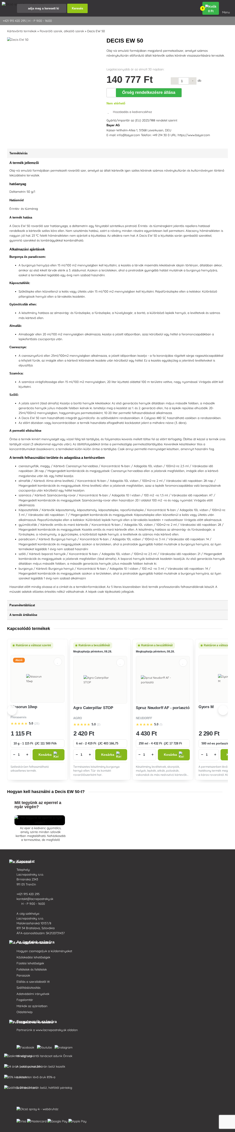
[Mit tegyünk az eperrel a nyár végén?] (39, 822)
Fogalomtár (25, 1000)
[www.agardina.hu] (26, 1046)
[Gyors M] (225, 678)
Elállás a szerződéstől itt (33, 981)
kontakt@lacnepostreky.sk (35, 899)
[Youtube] (45, 1046)
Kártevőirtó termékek (21, 31)
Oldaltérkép (25, 1012)
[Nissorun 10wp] (37, 678)
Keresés (77, 8)
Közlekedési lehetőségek (33, 957)
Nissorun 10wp (24, 707)
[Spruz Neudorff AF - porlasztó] (163, 679)
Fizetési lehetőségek (30, 963)
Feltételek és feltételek (32, 969)
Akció (18, 660)
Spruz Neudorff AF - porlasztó (163, 708)
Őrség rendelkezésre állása (148, 92)
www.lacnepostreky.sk (51, 1030)
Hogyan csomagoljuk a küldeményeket (44, 951)
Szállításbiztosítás (28, 987)
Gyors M (206, 707)
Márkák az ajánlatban (32, 1006)
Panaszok (23, 975)
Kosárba (45, 754)
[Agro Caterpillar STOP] (100, 679)
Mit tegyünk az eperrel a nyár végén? (37, 804)
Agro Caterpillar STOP (93, 708)
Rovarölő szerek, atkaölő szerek (62, 31)
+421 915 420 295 (28, 894)
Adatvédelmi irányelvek (33, 994)
